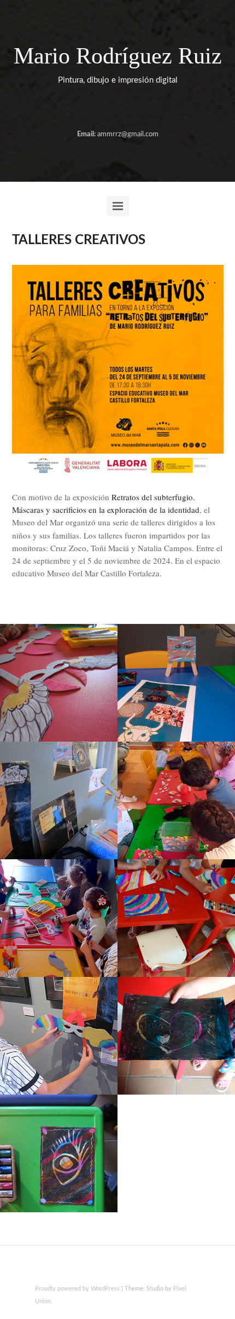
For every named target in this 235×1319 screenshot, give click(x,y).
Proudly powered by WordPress (77, 1289)
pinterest (142, 108)
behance (90, 108)
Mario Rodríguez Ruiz (118, 55)
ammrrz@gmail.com (127, 134)
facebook (107, 108)
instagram (125, 108)
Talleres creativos (78, 240)
